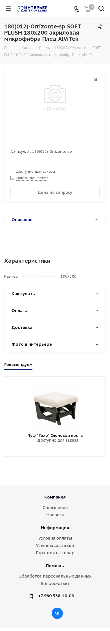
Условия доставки (55, 545)
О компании (55, 507)
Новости (55, 514)
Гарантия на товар (55, 552)
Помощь (55, 565)
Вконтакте (57, 613)
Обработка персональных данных (55, 576)
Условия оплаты (55, 538)
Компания (55, 497)
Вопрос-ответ (55, 583)
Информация (55, 527)
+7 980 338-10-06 (56, 595)
